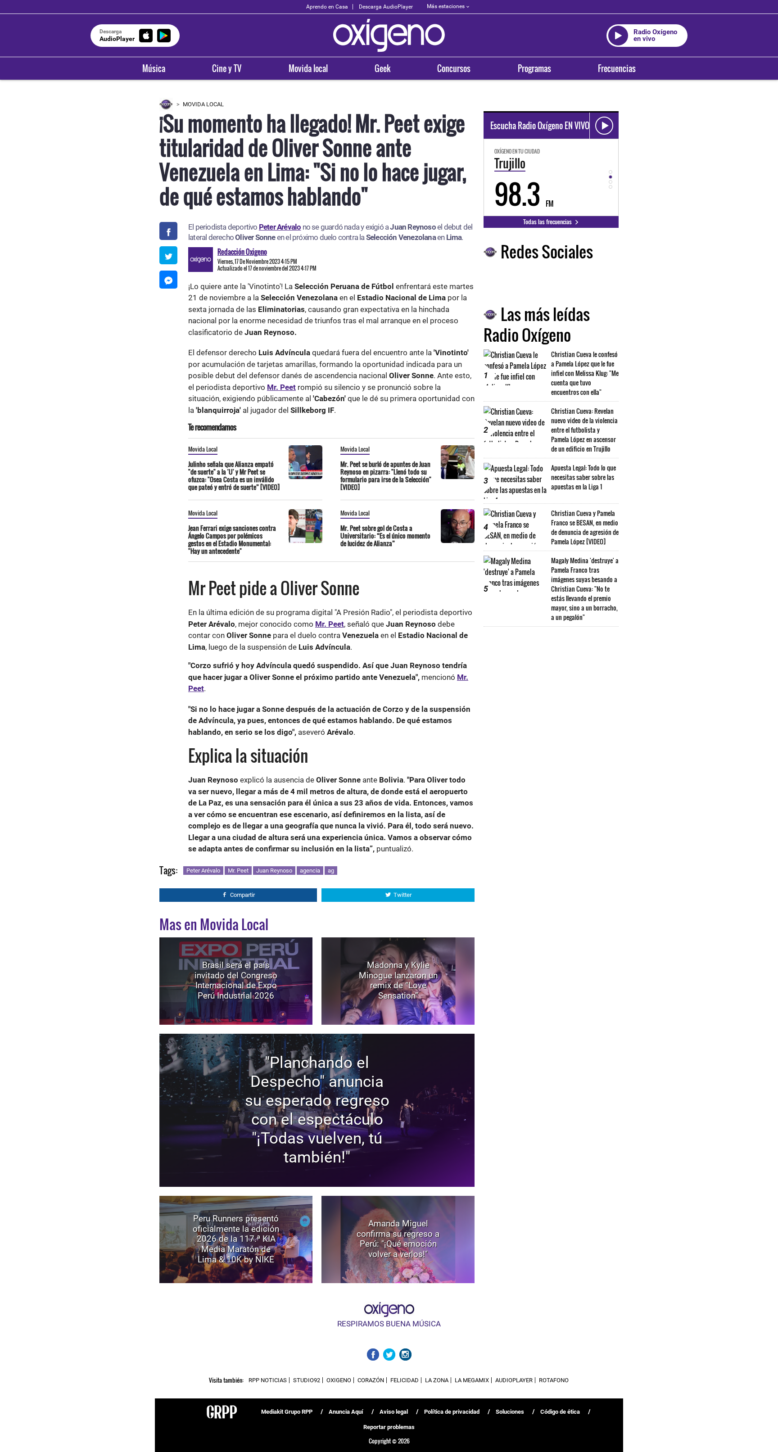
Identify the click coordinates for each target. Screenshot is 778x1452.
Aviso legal (394, 1412)
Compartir (242, 894)
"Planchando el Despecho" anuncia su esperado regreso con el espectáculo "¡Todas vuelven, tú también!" (317, 1110)
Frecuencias (617, 68)
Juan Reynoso (274, 870)
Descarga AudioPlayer (386, 7)
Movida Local (203, 104)
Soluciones (510, 1412)
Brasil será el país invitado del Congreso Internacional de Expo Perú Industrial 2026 (235, 980)
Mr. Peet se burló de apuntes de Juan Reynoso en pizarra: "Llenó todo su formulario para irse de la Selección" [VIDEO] (385, 475)
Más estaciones (446, 6)
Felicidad (404, 1380)
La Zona (436, 1380)
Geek (382, 68)
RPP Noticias (268, 1380)
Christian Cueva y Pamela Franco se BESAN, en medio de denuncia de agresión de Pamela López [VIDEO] (585, 527)
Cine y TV (226, 68)
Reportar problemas (389, 1427)
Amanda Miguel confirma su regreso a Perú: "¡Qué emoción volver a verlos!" (398, 1238)
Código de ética (560, 1412)
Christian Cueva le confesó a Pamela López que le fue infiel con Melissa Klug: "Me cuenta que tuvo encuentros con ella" (585, 373)
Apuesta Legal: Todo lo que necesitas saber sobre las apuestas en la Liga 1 (583, 477)
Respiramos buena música (389, 1323)
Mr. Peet (238, 870)
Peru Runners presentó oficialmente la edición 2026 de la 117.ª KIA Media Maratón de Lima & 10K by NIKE (236, 1239)
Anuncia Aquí (346, 1412)
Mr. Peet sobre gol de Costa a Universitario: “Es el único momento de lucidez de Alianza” (385, 535)
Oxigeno (338, 1380)
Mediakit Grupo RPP (286, 1412)
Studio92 (306, 1380)
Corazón (370, 1380)
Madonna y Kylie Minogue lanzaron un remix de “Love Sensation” (398, 980)
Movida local (308, 68)
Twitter (403, 894)
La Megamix (472, 1380)
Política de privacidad (451, 1412)
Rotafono (554, 1380)
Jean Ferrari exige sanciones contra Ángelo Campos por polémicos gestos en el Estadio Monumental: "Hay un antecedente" (232, 539)
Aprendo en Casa (327, 7)
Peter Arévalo (203, 870)
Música (153, 68)
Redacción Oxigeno (242, 252)
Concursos (453, 68)
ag (331, 870)
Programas (534, 68)
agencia (310, 870)
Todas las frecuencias (548, 221)
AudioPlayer (514, 1380)
